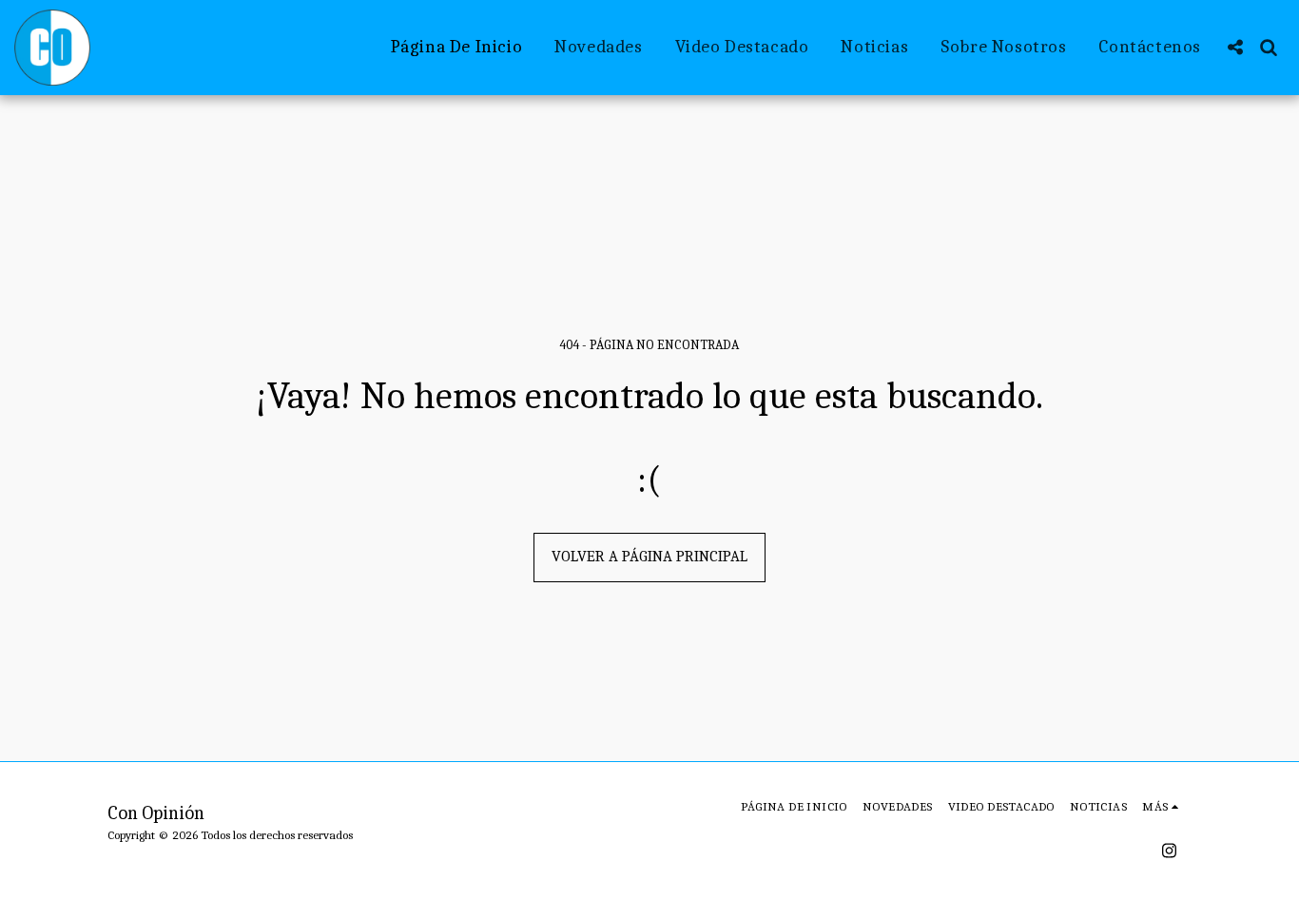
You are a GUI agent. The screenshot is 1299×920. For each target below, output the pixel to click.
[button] (1235, 47)
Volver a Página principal (649, 556)
